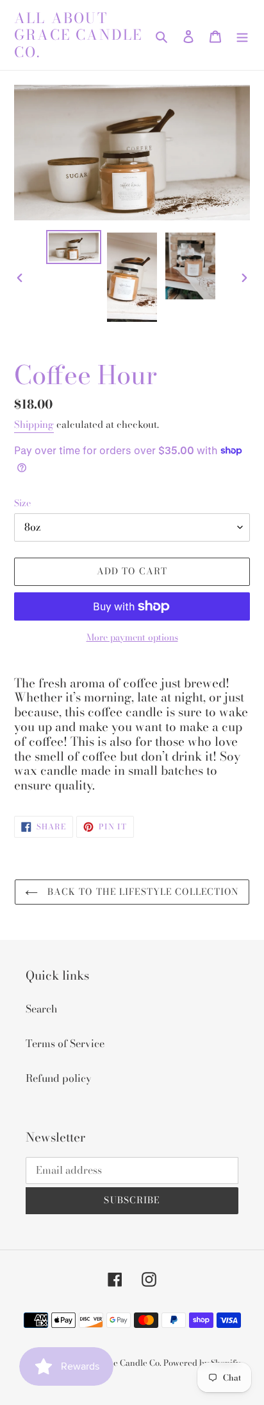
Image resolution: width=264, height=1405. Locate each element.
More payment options (132, 637)
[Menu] (242, 35)
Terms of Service (65, 1043)
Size (22, 503)
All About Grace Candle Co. (78, 35)
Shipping (34, 424)
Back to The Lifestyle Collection (142, 892)
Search (41, 1008)
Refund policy (59, 1078)
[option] (74, 247)
